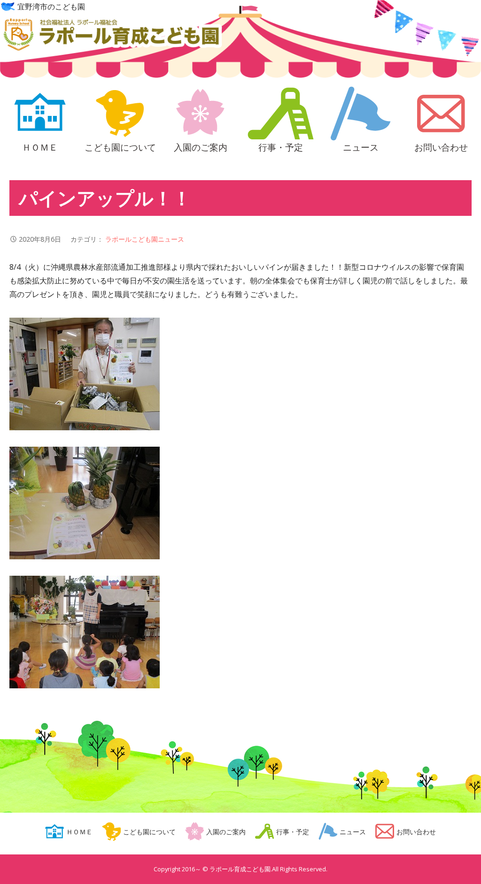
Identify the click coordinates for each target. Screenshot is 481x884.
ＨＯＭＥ (40, 146)
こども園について (120, 146)
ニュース (361, 146)
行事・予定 (280, 146)
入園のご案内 (200, 146)
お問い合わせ (441, 146)
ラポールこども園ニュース (144, 239)
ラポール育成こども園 (111, 36)
